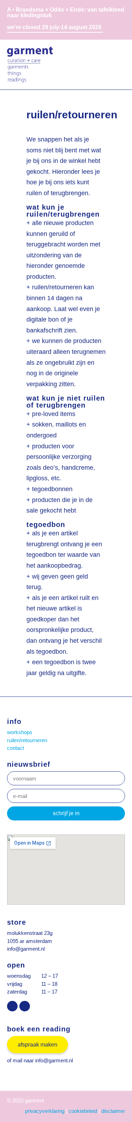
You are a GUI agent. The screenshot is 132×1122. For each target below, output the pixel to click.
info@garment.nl (26, 949)
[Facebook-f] (24, 1006)
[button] (118, 64)
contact (15, 748)
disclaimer (113, 1111)
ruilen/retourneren (27, 740)
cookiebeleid (83, 1111)
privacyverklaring (44, 1111)
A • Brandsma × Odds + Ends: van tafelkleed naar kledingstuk (65, 12)
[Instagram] (12, 1006)
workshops (19, 732)
